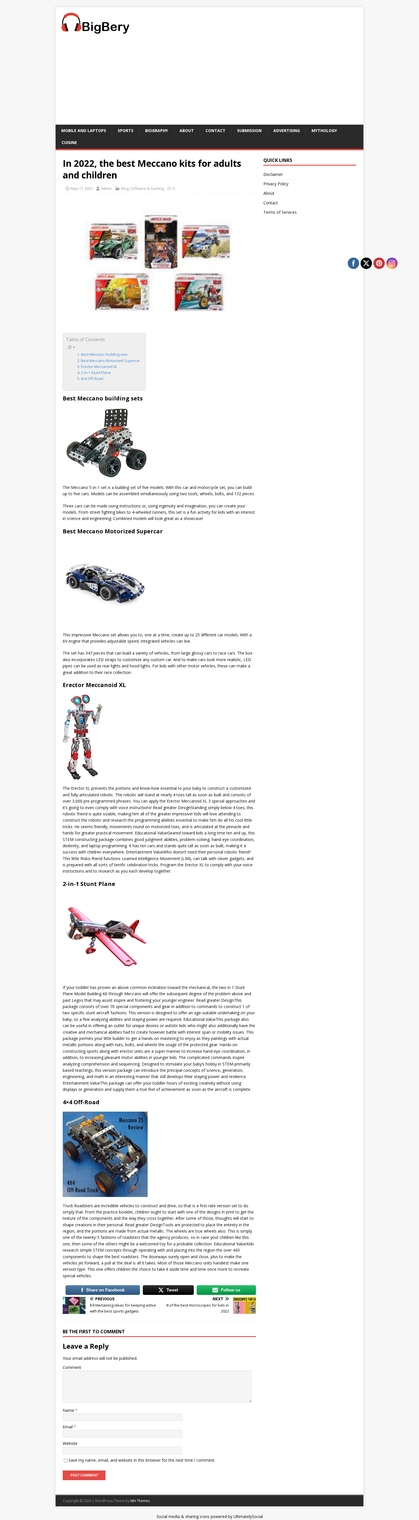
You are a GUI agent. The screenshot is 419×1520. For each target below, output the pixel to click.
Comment (72, 1367)
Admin (106, 188)
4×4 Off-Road (92, 378)
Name (69, 1410)
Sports (125, 130)
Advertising (286, 130)
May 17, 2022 (82, 188)
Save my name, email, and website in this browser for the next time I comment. (141, 1460)
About (187, 130)
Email (68, 1427)
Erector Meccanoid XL (99, 366)
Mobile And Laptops (83, 130)
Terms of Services (280, 212)
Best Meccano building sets (104, 354)
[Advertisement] (209, 82)
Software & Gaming (147, 188)
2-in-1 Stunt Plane (96, 372)
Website (70, 1443)
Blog (125, 188)
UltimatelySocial (248, 1516)
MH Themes (140, 1500)
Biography (156, 130)
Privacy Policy (275, 183)
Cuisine (69, 142)
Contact (215, 130)
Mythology (324, 130)
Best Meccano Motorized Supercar (110, 360)
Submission (249, 130)
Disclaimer (273, 174)
